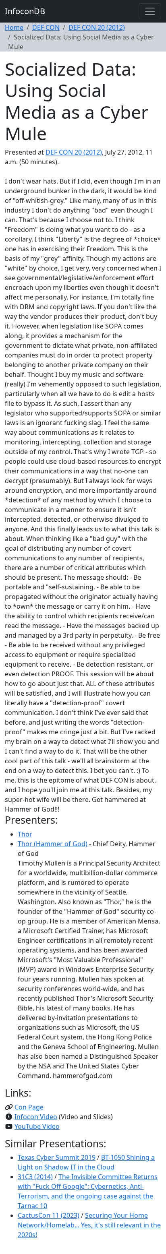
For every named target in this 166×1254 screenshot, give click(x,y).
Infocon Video (36, 1116)
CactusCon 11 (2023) (48, 1215)
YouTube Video (37, 1126)
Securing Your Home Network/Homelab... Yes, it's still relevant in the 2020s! (89, 1225)
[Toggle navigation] (150, 11)
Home (14, 27)
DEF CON (46, 27)
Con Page (29, 1107)
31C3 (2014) (35, 1176)
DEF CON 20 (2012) (96, 27)
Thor (25, 834)
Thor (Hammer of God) (52, 843)
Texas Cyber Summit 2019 (56, 1157)
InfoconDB (25, 11)
